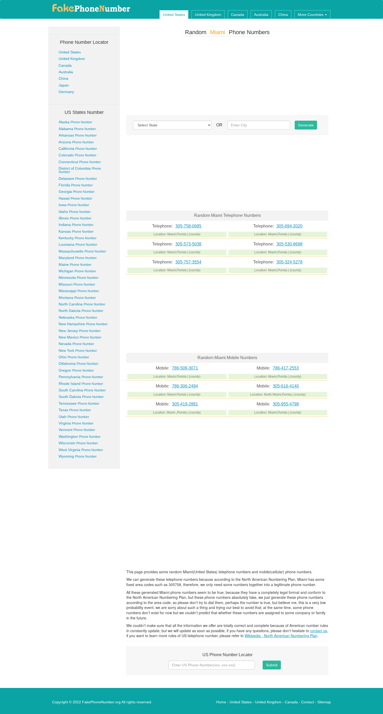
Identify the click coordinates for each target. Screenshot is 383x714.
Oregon (76, 370)
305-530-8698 (289, 244)
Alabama (77, 129)
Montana (77, 298)
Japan (64, 85)
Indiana (76, 225)
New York (78, 350)
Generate (306, 125)
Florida (76, 185)
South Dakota (81, 397)
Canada (237, 15)
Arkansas (78, 135)
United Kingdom (208, 15)
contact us (318, 630)
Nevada (76, 344)
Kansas (76, 231)
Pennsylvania (81, 377)
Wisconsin (78, 443)
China (283, 15)
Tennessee (79, 403)
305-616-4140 (286, 386)
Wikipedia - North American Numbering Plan (281, 635)
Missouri (77, 284)
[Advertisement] (227, 77)
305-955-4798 (286, 404)
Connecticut (80, 162)
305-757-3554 (188, 262)
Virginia (76, 423)
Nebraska (78, 317)
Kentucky (77, 238)
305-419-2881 (185, 404)
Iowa (74, 205)
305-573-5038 (188, 244)
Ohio (74, 357)
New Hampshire (83, 324)
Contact (307, 702)
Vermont (77, 430)
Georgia (77, 191)
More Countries (311, 15)
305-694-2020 (289, 226)
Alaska (75, 122)
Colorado (77, 155)
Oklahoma (78, 363)
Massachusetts (82, 251)
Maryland (78, 258)
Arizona (76, 142)
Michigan (77, 271)
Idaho (75, 212)
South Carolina (82, 390)
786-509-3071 (185, 368)
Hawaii (75, 198)
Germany (66, 92)
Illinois (75, 218)
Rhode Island (81, 383)
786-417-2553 (286, 368)
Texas (75, 410)
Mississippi (79, 291)
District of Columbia (80, 170)
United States (174, 15)
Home (221, 702)
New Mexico (80, 337)
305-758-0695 (188, 226)
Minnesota (78, 277)
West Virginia (81, 450)
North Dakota (81, 311)
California (78, 148)
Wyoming (78, 456)
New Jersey (80, 331)
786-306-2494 (185, 386)
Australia (261, 15)
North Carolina (82, 304)
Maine (75, 264)
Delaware (78, 178)
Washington (80, 436)
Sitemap (324, 702)
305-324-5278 (289, 262)
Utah (74, 417)
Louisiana (78, 244)
